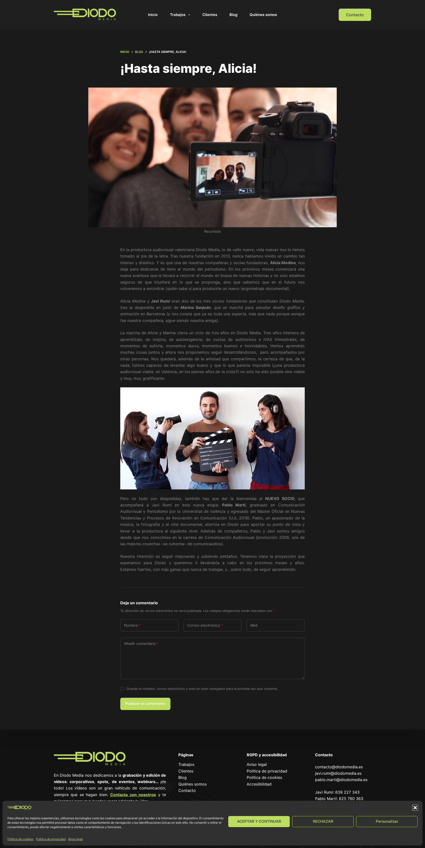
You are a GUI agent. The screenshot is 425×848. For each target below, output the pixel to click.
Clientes (209, 14)
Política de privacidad (51, 839)
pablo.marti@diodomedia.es (341, 779)
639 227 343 (347, 792)
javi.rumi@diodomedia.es (338, 773)
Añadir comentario (141, 643)
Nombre (132, 625)
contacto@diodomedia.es (339, 766)
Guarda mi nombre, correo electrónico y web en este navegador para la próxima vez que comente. (202, 689)
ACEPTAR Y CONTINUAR (259, 821)
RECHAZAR (323, 821)
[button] (415, 807)
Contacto (355, 14)
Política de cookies (20, 839)
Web (254, 625)
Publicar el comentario (145, 703)
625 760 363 (351, 798)
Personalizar (387, 821)
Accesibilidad (259, 784)
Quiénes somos (263, 14)
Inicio (153, 14)
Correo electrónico (205, 625)
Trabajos (177, 14)
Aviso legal (75, 839)
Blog (233, 14)
